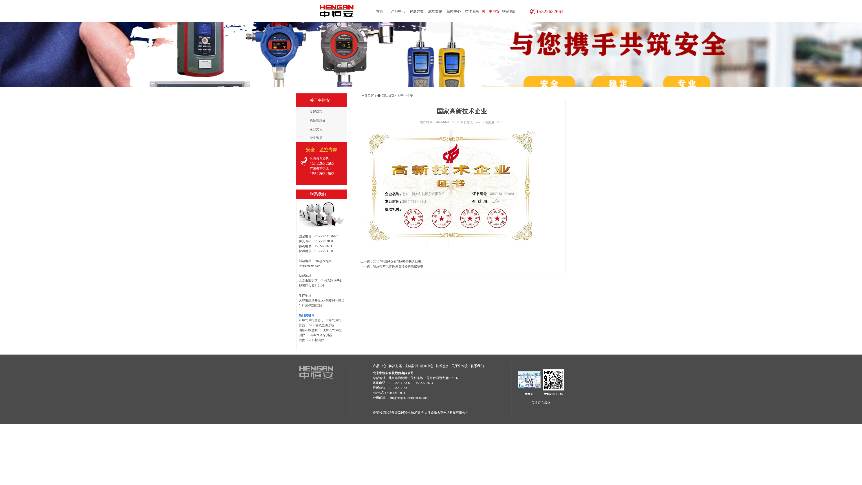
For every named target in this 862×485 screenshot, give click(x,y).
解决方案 (416, 11)
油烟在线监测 (308, 330)
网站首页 (388, 95)
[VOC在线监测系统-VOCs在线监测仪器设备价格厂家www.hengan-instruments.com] (335, 10)
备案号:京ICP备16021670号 (391, 412)
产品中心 (398, 11)
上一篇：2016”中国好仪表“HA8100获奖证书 (391, 261)
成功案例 (435, 11)
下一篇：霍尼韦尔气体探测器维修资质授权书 (392, 266)
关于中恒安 (491, 11)
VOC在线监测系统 (321, 325)
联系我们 (509, 11)
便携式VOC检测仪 (311, 340)
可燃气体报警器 (310, 320)
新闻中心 (453, 11)
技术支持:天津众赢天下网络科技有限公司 (439, 412)
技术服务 (472, 11)
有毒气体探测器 (321, 335)
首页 (379, 11)
